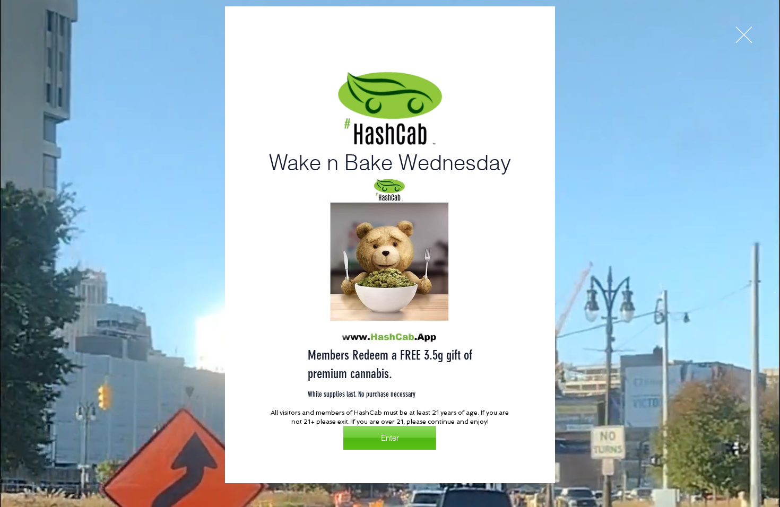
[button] (743, 35)
